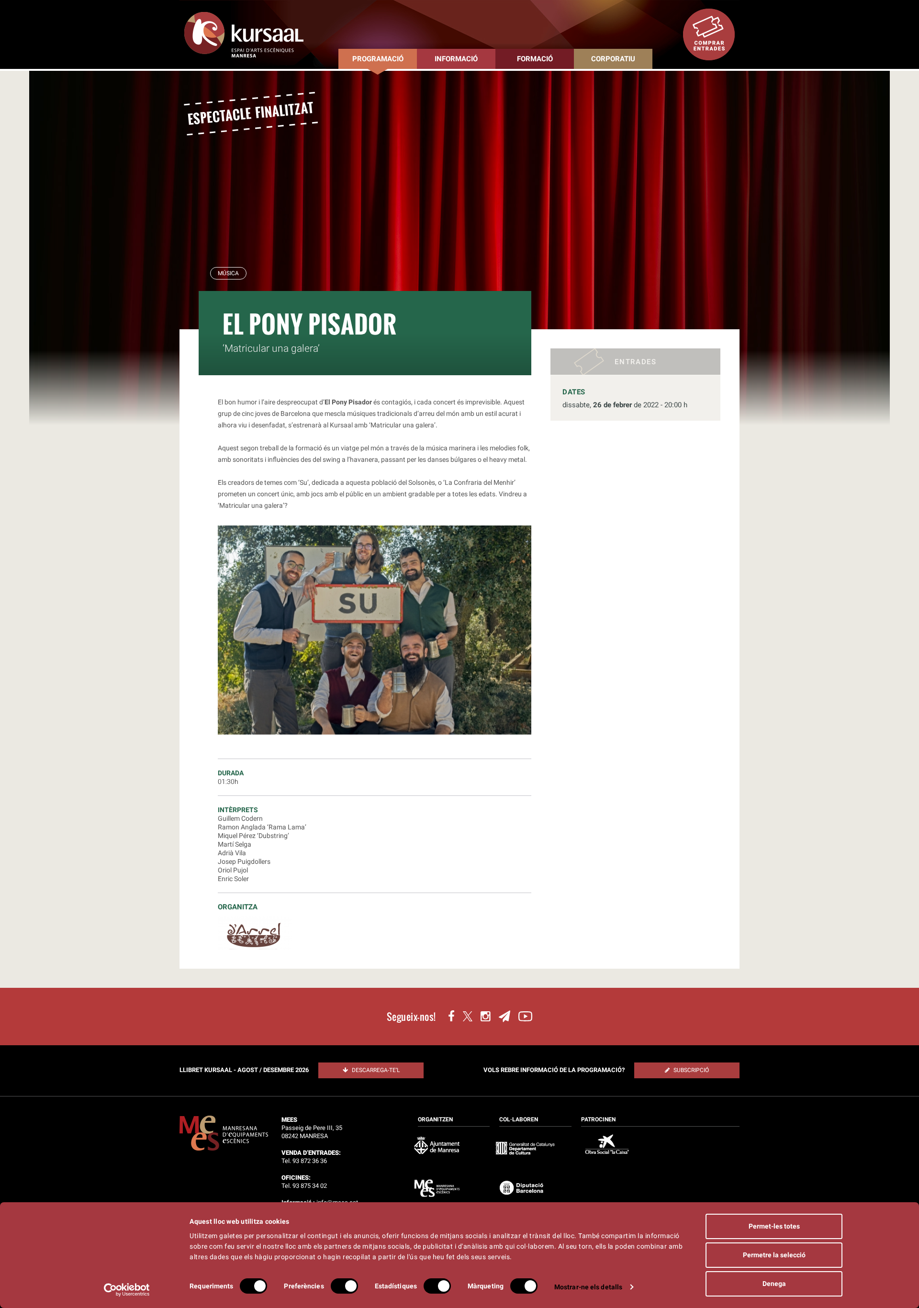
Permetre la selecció (774, 1255)
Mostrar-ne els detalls (588, 1287)
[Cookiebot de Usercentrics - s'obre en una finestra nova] (127, 1290)
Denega (774, 1283)
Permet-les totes (774, 1226)
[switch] (344, 1286)
